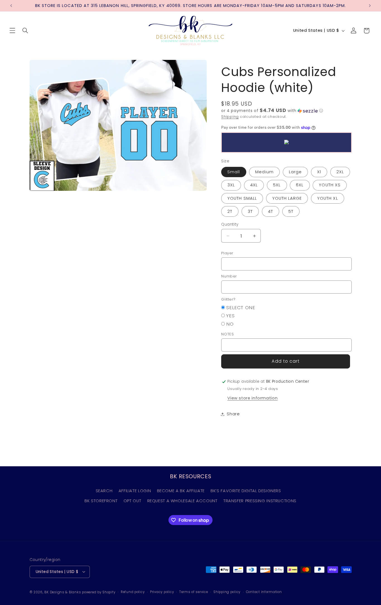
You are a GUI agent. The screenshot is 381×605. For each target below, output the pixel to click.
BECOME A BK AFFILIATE (181, 491)
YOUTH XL (327, 198)
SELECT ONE (240, 307)
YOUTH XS (329, 185)
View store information (252, 398)
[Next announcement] (370, 5)
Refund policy (133, 592)
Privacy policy (162, 592)
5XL (277, 185)
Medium (264, 172)
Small (233, 172)
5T (290, 211)
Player (227, 253)
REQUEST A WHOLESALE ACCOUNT (182, 501)
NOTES (227, 334)
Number (229, 276)
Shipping (230, 116)
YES (230, 316)
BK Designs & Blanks (62, 592)
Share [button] (233, 414)
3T (250, 211)
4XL (254, 185)
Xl (319, 172)
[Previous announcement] (11, 5)
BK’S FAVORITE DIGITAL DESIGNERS (246, 491)
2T (229, 211)
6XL (299, 185)
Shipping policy (226, 592)
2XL (340, 172)
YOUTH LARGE (287, 198)
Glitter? (228, 299)
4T (270, 211)
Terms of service (193, 592)
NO (229, 324)
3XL (231, 185)
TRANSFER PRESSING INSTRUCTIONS (259, 501)
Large (295, 172)
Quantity (229, 224)
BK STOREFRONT (101, 501)
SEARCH (104, 491)
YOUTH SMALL (242, 198)
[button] (12, 30)
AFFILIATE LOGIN (135, 491)
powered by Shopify (98, 592)
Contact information (264, 592)
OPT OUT (132, 501)
